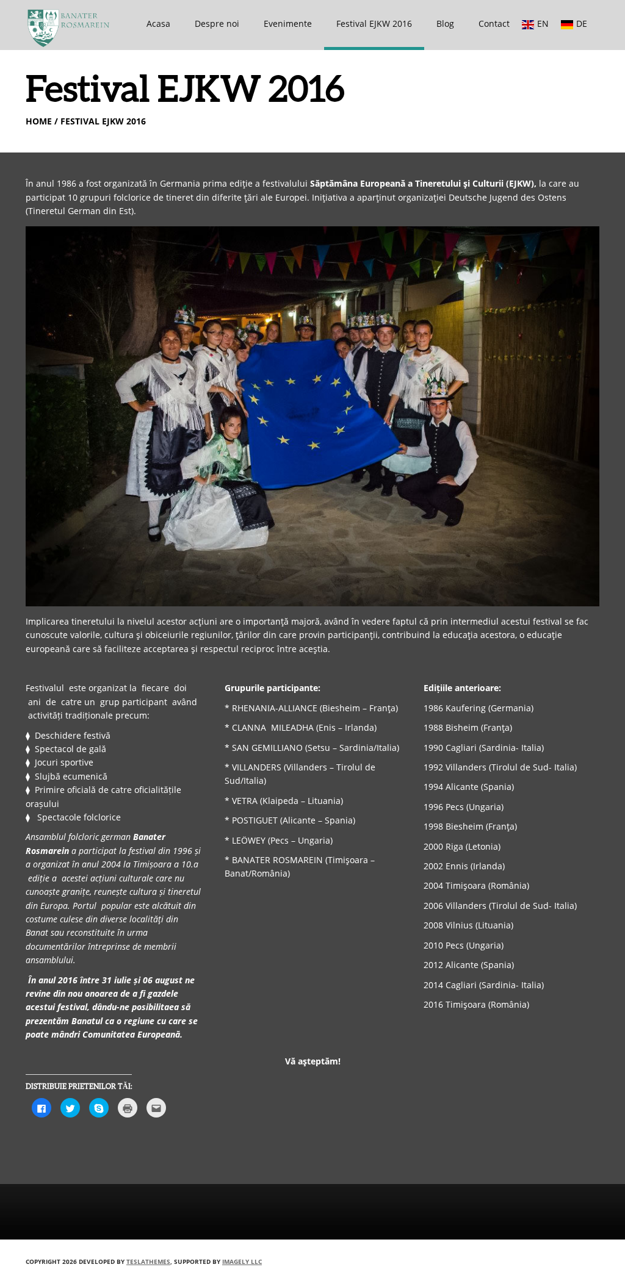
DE (581, 23)
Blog (445, 23)
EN (543, 23)
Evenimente (288, 23)
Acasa (158, 23)
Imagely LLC (242, 1261)
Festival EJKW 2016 (374, 23)
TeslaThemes (148, 1261)
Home (39, 121)
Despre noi (217, 23)
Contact (494, 23)
